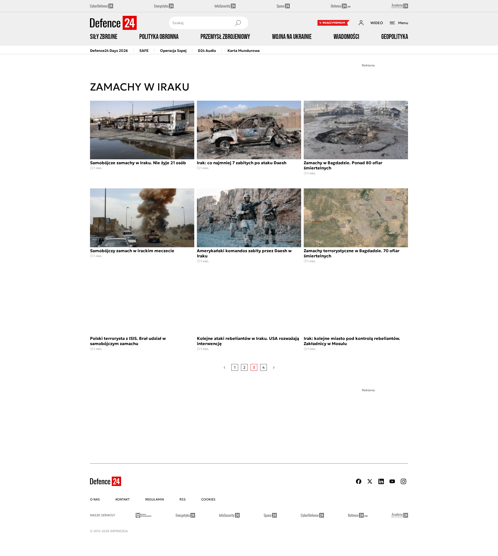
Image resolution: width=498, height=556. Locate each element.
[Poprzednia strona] (224, 367)
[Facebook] (358, 481)
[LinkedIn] (381, 481)
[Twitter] (370, 481)
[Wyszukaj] (238, 23)
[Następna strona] (274, 367)
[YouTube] (392, 481)
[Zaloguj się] (361, 23)
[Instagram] (403, 481)
